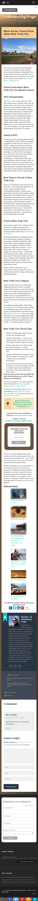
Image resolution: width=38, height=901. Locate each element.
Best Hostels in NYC (11, 307)
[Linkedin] (18, 608)
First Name (7, 816)
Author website (15, 666)
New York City (11, 678)
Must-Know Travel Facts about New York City (19, 32)
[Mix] (28, 899)
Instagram (17, 421)
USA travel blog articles (12, 396)
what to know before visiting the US (18, 80)
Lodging (9, 684)
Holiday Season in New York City (15, 386)
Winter (9, 686)
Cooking (21, 683)
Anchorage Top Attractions (23, 405)
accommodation (12, 683)
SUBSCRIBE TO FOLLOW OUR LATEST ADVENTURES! (19, 431)
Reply (8, 728)
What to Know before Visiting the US (21, 402)
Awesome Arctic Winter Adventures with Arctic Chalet (18, 564)
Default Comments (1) (10, 742)
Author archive (10, 666)
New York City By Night (18, 580)
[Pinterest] (22, 608)
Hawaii (27, 391)
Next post (10, 695)
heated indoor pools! (14, 314)
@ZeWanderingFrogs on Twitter (19, 666)
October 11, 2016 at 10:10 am (15, 717)
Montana (7, 394)
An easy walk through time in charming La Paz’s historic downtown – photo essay (18, 540)
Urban (30, 684)
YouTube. (28, 421)
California (21, 391)
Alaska (15, 391)
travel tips (24, 684)
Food (26, 683)
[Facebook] (10, 608)
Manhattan (16, 684)
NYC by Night (22, 384)
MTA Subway (11, 101)
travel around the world (22, 415)
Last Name (7, 823)
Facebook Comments (24, 742)
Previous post (11, 692)
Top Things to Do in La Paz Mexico (18, 598)
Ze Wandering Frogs (19, 16)
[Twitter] (14, 608)
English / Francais (9, 830)
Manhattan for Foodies (18, 519)
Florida (15, 394)
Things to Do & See (23, 678)
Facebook (9, 421)
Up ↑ (34, 893)
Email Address (8, 808)
